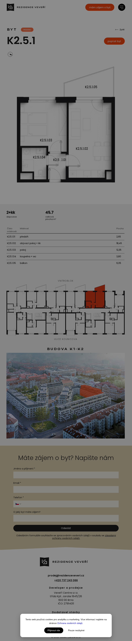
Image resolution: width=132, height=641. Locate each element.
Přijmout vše (53, 630)
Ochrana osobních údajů (69, 623)
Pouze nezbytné (76, 630)
